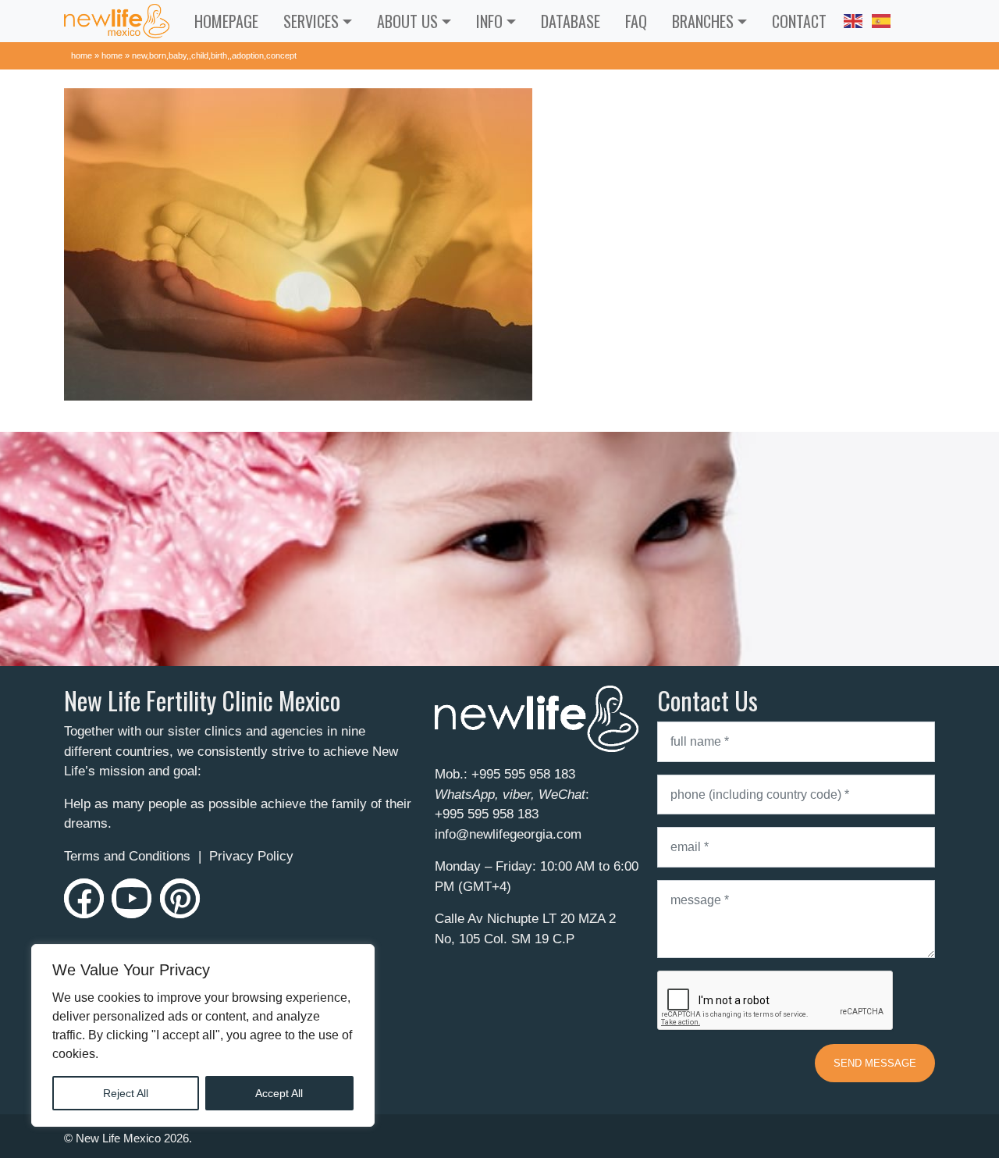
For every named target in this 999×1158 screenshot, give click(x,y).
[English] (853, 18)
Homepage (226, 21)
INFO (489, 21)
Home (81, 55)
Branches (703, 21)
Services (311, 21)
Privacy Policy (251, 856)
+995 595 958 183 (523, 774)
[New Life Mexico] (116, 21)
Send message (875, 1063)
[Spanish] (881, 18)
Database (570, 21)
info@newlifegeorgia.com (508, 834)
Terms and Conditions (127, 856)
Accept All (279, 1093)
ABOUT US (407, 21)
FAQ (636, 21)
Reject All (125, 1093)
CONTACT (799, 21)
